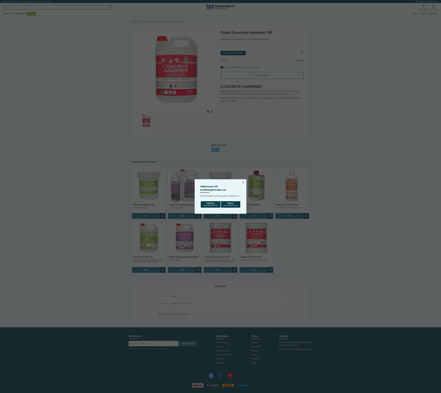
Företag (211, 204)
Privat (230, 204)
